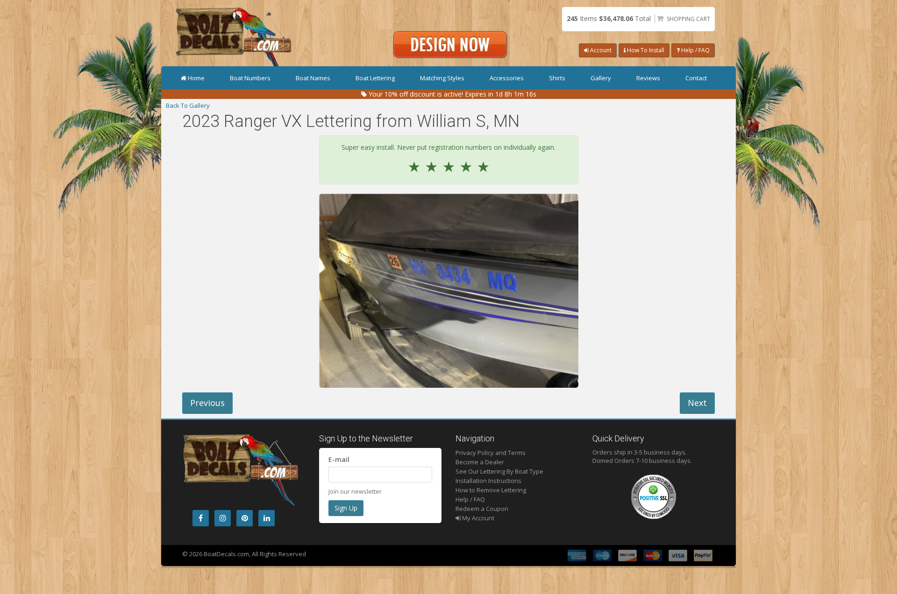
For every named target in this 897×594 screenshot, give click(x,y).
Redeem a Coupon (482, 508)
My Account (477, 518)
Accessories (507, 78)
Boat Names (313, 78)
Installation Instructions (488, 480)
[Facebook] (200, 518)
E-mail (338, 459)
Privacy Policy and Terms (491, 452)
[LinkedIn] (266, 518)
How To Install (645, 50)
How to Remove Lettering (491, 490)
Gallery (601, 78)
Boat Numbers (250, 78)
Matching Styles (442, 78)
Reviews (648, 78)
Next (697, 402)
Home (196, 78)
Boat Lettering (375, 78)
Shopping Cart (688, 19)
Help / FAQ (695, 50)
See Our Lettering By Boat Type (499, 471)
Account (600, 50)
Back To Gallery (188, 105)
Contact (696, 78)
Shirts (557, 78)
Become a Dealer (480, 462)
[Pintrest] (244, 518)
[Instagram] (222, 518)
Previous (207, 402)
